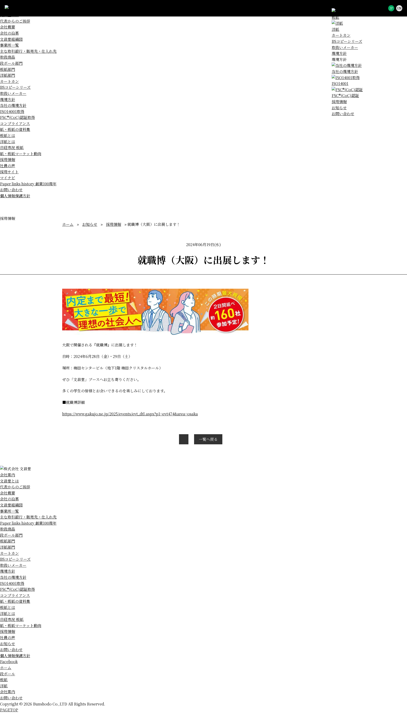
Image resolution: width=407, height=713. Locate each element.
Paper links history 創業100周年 (28, 183)
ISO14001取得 (12, 111)
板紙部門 (7, 69)
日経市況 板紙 (12, 147)
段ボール (7, 674)
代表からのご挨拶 (15, 21)
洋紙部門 (7, 75)
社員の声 (7, 165)
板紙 (4, 679)
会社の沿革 (9, 33)
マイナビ (7, 177)
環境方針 (339, 53)
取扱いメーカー (345, 47)
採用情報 (339, 101)
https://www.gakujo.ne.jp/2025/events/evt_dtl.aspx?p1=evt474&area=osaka (130, 414)
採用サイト (9, 171)
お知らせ (339, 107)
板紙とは (7, 135)
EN (399, 8)
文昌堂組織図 (11, 39)
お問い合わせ (343, 113)
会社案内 (7, 475)
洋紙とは (7, 141)
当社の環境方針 (13, 105)
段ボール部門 (11, 63)
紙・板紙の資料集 (15, 129)
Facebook (9, 661)
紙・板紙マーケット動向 (20, 153)
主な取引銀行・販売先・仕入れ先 (28, 51)
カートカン (341, 35)
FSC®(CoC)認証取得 (17, 117)
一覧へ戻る (208, 439)
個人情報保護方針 (15, 196)
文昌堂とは (9, 481)
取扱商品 (7, 57)
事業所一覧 (9, 45)
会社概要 (7, 27)
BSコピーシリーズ (347, 41)
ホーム (67, 224)
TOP (9, 710)
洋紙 (4, 686)
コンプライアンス (15, 123)
